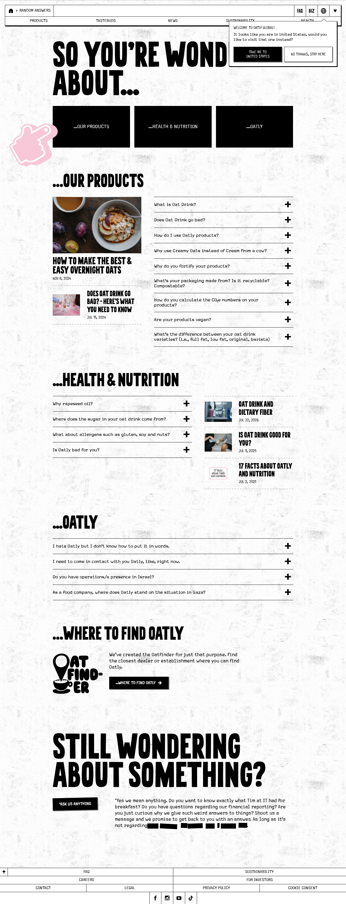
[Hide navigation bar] (335, 10)
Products (39, 21)
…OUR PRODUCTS (91, 126)
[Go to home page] (10, 10)
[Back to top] (4, 872)
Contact (43, 888)
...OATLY (254, 126)
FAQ (86, 872)
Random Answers (35, 10)
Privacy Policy (216, 888)
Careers (86, 880)
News (173, 21)
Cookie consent (302, 888)
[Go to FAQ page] (300, 10)
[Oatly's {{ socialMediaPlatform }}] (155, 898)
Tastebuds (106, 21)
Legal (130, 888)
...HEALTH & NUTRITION (173, 126)
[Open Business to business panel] (311, 10)
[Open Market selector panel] (323, 10)
